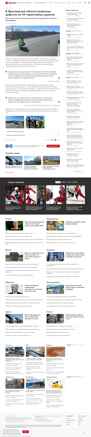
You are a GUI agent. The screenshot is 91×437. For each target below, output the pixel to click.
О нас (68, 418)
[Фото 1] (15, 122)
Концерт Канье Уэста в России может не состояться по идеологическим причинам (74, 104)
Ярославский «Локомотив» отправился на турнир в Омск (74, 117)
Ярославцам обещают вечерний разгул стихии (58, 332)
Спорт (75, 43)
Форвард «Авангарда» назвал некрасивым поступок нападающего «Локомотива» (74, 208)
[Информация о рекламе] (83, 31)
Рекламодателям (70, 420)
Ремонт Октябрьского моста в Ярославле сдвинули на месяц (74, 81)
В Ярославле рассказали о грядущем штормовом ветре (60, 326)
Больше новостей (78, 171)
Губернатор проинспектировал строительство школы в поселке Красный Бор (24, 299)
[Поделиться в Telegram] (52, 140)
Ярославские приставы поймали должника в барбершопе (19, 275)
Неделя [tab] (63, 182)
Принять (26, 431)
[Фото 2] (35, 122)
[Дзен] (7, 146)
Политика (8, 345)
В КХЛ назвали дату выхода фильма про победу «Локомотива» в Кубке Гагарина (25, 239)
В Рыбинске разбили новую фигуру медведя (75, 35)
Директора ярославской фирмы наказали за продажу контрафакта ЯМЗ (75, 129)
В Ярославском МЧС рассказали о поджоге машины (75, 149)
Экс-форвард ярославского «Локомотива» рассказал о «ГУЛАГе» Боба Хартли (53, 208)
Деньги (69, 2)
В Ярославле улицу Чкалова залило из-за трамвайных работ (75, 98)
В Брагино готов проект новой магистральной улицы (18, 335)
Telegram (80, 418)
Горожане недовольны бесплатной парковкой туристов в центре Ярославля (75, 123)
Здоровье (77, 145)
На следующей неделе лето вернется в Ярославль (58, 335)
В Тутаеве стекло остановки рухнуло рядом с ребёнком (19, 306)
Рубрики (79, 2)
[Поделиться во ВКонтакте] (55, 140)
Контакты (69, 422)
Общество (76, 50)
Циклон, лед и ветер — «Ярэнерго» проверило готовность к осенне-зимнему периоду (54, 401)
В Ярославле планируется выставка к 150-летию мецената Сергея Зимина (75, 65)
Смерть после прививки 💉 (41, 2)
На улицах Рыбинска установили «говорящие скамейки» (60, 303)
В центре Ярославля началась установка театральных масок (61, 306)
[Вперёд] (84, 182)
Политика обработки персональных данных (44, 420)
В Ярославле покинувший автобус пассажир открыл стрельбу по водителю (75, 58)
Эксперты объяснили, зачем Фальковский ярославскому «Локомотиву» (13, 208)
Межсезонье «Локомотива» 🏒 (25, 2)
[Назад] (80, 182)
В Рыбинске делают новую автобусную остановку (73, 154)
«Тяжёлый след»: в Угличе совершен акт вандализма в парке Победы (63, 276)
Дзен (79, 422)
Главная (7, 8)
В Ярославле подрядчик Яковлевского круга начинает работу (20, 332)
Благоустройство (79, 21)
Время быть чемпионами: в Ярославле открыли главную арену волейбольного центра (75, 41)
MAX (79, 424)
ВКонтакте (80, 420)
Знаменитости (77, 106)
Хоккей (50, 2)
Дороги (64, 2)
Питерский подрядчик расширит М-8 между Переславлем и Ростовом (75, 92)
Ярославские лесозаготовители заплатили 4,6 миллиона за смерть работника (75, 143)
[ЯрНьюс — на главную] (11, 2)
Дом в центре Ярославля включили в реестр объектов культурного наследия (14, 391)
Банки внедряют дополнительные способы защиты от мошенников (21, 267)
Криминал (76, 61)
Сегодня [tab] (75, 182)
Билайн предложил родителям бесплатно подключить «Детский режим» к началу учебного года (74, 136)
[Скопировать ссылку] (58, 140)
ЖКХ (27, 345)
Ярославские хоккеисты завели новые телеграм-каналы (74, 160)
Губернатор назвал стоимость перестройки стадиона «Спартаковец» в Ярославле (15, 359)
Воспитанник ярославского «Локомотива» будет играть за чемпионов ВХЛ (74, 25)
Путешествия (77, 15)
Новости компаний (78, 139)
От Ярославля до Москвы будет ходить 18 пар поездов (74, 13)
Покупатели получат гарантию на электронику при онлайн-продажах (22, 264)
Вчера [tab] (69, 182)
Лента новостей (72, 10)
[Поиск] (85, 2)
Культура (76, 67)
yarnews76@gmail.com (42, 418)
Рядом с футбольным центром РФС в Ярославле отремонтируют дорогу (75, 165)
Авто (75, 125)
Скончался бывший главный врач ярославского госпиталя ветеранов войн (75, 48)
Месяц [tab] (57, 182)
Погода (74, 2)
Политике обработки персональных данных (12, 434)
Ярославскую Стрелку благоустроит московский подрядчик (75, 19)
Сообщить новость (53, 146)
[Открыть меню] (89, 2)
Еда (75, 89)
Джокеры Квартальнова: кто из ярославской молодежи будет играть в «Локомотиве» (34, 208)
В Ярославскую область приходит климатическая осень (75, 317)
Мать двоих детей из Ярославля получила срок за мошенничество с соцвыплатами (75, 71)
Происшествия (57, 2)
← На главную (9, 172)
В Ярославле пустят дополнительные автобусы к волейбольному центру (22, 303)
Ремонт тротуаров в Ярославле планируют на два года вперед (61, 296)
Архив (68, 424)
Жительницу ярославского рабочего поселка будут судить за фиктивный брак (75, 110)
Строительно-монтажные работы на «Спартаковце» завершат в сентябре (64, 299)
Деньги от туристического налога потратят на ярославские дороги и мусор (34, 255)
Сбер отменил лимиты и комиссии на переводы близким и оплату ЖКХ (35, 359)
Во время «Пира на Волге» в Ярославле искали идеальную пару (75, 87)
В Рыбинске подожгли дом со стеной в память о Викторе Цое (61, 242)
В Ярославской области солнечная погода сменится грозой (61, 329)
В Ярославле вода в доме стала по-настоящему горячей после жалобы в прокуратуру (33, 368)
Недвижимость (10, 377)
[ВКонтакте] (10, 146)
